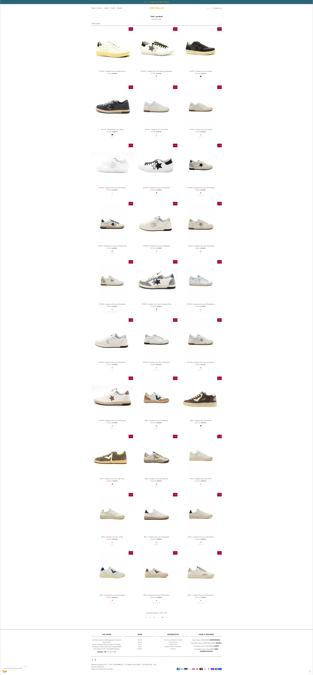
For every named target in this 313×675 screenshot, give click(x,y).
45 (200, 79)
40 (112, 79)
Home (140, 640)
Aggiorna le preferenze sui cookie (102, 669)
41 (111, 137)
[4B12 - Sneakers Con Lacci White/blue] (112, 572)
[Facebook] (92, 660)
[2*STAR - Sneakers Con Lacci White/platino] (201, 281)
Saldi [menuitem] (112, 8)
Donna (99, 8)
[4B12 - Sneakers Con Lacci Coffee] (201, 397)
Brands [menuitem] (119, 8)
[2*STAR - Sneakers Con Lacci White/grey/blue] (156, 281)
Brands (140, 649)
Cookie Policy (173, 644)
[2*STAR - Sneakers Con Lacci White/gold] (156, 223)
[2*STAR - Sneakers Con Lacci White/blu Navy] (112, 223)
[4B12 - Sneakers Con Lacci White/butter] (201, 572)
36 (198, 195)
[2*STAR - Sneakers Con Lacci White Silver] (112, 164)
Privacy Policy (173, 642)
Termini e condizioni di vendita (173, 640)
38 (200, 195)
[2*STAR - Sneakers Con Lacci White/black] (156, 164)
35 (156, 137)
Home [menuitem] (93, 8)
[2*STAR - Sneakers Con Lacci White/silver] (112, 339)
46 (112, 544)
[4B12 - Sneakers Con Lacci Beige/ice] (156, 397)
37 (156, 253)
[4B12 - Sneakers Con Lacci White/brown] (156, 572)
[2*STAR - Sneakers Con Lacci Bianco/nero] (112, 48)
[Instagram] (95, 660)
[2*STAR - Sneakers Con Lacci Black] (201, 48)
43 (113, 253)
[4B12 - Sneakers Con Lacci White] (201, 456)
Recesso (173, 649)
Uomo (106, 8)
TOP (310, 672)
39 (202, 195)
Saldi (139, 647)
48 (162, 617)
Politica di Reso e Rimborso (173, 647)
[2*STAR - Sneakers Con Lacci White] (156, 106)
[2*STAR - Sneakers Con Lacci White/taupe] (112, 397)
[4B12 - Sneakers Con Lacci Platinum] (156, 456)
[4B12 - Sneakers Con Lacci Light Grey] (112, 456)
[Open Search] (208, 8)
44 (112, 603)
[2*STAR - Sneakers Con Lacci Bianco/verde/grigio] (156, 48)
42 (113, 137)
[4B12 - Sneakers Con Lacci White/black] (156, 514)
